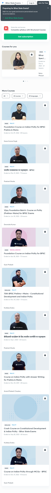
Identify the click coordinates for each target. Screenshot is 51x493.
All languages (33, 96)
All (4, 96)
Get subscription (25, 36)
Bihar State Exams (13, 3)
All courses (17, 96)
